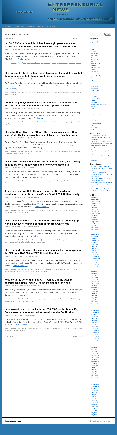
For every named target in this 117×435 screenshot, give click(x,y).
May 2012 (94, 372)
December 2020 (95, 201)
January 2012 (95, 380)
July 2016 (94, 269)
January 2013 (95, 355)
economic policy (95, 74)
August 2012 (94, 365)
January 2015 (95, 306)
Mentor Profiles (20, 26)
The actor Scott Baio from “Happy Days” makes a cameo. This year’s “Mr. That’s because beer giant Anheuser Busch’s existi (41, 133)
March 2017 (94, 252)
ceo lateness (94, 59)
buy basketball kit (28, 210)
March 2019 (94, 228)
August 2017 (94, 244)
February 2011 (95, 402)
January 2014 (95, 330)
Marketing (14, 63)
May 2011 (94, 396)
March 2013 (94, 351)
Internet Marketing (96, 98)
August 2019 (94, 222)
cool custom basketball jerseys (67, 269)
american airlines (95, 45)
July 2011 (94, 392)
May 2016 (94, 273)
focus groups (94, 86)
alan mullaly (94, 41)
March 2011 (94, 400)
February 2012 (95, 378)
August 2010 (94, 406)
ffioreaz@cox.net (31, 167)
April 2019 (94, 226)
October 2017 (95, 240)
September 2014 (95, 314)
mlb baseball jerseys (61, 92)
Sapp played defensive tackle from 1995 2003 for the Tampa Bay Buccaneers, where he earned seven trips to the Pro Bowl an (42, 310)
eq (92, 80)
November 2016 (95, 261)
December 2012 (95, 357)
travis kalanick (95, 127)
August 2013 (94, 341)
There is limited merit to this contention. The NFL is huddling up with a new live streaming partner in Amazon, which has (42, 222)
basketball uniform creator (31, 269)
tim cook (93, 121)
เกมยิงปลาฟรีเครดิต (97, 178)
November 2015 (95, 285)
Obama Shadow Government (99, 104)
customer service (95, 67)
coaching (93, 61)
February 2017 (95, 254)
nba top (60, 328)
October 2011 (95, 386)
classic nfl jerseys (60, 299)
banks (93, 49)
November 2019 (95, 215)
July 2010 (94, 409)
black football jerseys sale (31, 181)
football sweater (44, 181)
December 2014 (95, 308)
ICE (92, 94)
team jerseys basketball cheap (23, 242)
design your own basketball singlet (33, 92)
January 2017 (95, 256)
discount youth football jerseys (55, 240)
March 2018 (94, 230)
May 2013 (94, 347)
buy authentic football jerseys (49, 269)
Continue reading (25, 59)
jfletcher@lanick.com (32, 79)
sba (92, 111)
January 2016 (95, 281)
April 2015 (94, 300)
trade (92, 125)
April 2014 (94, 324)
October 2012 (95, 361)
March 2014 (94, 326)
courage (93, 65)
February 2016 (95, 279)
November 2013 (95, 335)
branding (93, 51)
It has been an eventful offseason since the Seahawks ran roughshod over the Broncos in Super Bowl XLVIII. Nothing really (42, 192)
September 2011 (95, 388)
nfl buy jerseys (38, 210)
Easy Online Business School (46, 26)
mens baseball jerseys (50, 328)
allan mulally (94, 43)
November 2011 (95, 384)
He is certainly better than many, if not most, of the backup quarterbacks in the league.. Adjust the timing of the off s (38, 281)
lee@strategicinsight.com (33, 49)
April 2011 (94, 398)
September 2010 (95, 404)
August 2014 (94, 316)
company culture (95, 63)
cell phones (94, 55)
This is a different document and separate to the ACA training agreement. (100, 158)
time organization (96, 123)
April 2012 (94, 374)
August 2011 (94, 390)
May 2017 (94, 250)
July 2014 (94, 318)
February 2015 (95, 304)
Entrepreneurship (96, 78)
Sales (92, 108)
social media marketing (97, 115)
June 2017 (94, 248)
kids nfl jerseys (49, 92)
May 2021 (94, 197)
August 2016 (94, 267)
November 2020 (95, 203)
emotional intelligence (97, 76)
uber (92, 129)
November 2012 (95, 359)
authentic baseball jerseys (31, 299)
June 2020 (94, 207)
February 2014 (95, 328)
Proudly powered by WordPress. (101, 421)
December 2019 (95, 213)
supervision (94, 117)
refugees (93, 106)
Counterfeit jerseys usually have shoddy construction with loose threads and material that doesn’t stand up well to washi (42, 104)
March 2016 (94, 277)
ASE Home (8, 26)
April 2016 (94, 275)
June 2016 (94, 271)
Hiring (93, 92)
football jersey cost (66, 151)
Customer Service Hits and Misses (102, 191)
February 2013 (95, 353)
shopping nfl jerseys (69, 122)
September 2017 (95, 242)
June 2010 (94, 411)
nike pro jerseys (13, 153)
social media (94, 113)
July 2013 (94, 343)
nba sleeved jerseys (56, 181)
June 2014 (94, 320)
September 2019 (95, 219)
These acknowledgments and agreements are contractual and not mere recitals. (100, 137)
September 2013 (95, 339)
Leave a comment (10, 94)
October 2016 (95, 263)
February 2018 (95, 232)
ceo (92, 57)
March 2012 (94, 376)
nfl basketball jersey (69, 181)
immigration (94, 96)
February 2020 (95, 209)
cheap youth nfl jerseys (47, 299)
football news (46, 122)
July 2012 (94, 367)
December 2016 (95, 259)
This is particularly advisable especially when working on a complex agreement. (101, 152)
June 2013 (94, 345)
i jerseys (53, 63)
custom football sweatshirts (51, 151)
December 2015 (95, 283)
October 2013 (95, 337)
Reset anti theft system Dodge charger (101, 189)
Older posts (9, 39)
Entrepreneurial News (13, 421)
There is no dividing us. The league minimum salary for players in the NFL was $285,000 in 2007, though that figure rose (43, 251)
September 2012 (95, 363)
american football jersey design (32, 328)
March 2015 (94, 302)
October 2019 (95, 217)
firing (92, 84)
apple (92, 47)
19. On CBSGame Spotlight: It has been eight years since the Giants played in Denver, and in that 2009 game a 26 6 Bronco (40, 45)
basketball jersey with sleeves (32, 122)
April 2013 (94, 349)
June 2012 (94, 369)
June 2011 (94, 394)
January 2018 (95, 234)
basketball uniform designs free (32, 151)
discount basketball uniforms (13, 271)
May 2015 (94, 298)
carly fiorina (94, 53)
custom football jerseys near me (40, 63)
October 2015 (95, 287)
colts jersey (26, 63)
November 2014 (95, 310)
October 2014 (95, 312)
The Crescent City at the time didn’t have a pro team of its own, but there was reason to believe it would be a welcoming (43, 74)
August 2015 (94, 291)
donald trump (95, 71)
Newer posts (78, 39)
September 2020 (95, 205)
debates (93, 69)
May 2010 (94, 413)
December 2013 (95, 333)
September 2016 (95, 265)
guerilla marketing (96, 90)
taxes (92, 119)
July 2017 (94, 246)
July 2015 (94, 293)
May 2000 (94, 415)
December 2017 (95, 236)
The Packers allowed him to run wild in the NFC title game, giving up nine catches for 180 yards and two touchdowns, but (42, 163)
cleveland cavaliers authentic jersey (34, 240)
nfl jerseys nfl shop (62, 63)
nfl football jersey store (51, 210)
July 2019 (94, 224)
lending (93, 100)
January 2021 (95, 199)
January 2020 (95, 211)
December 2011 (95, 382)
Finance (93, 82)
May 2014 (94, 322)
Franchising (94, 88)
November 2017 (95, 238)
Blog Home (30, 26)
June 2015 (94, 296)
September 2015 (95, 289)
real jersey (72, 63)
